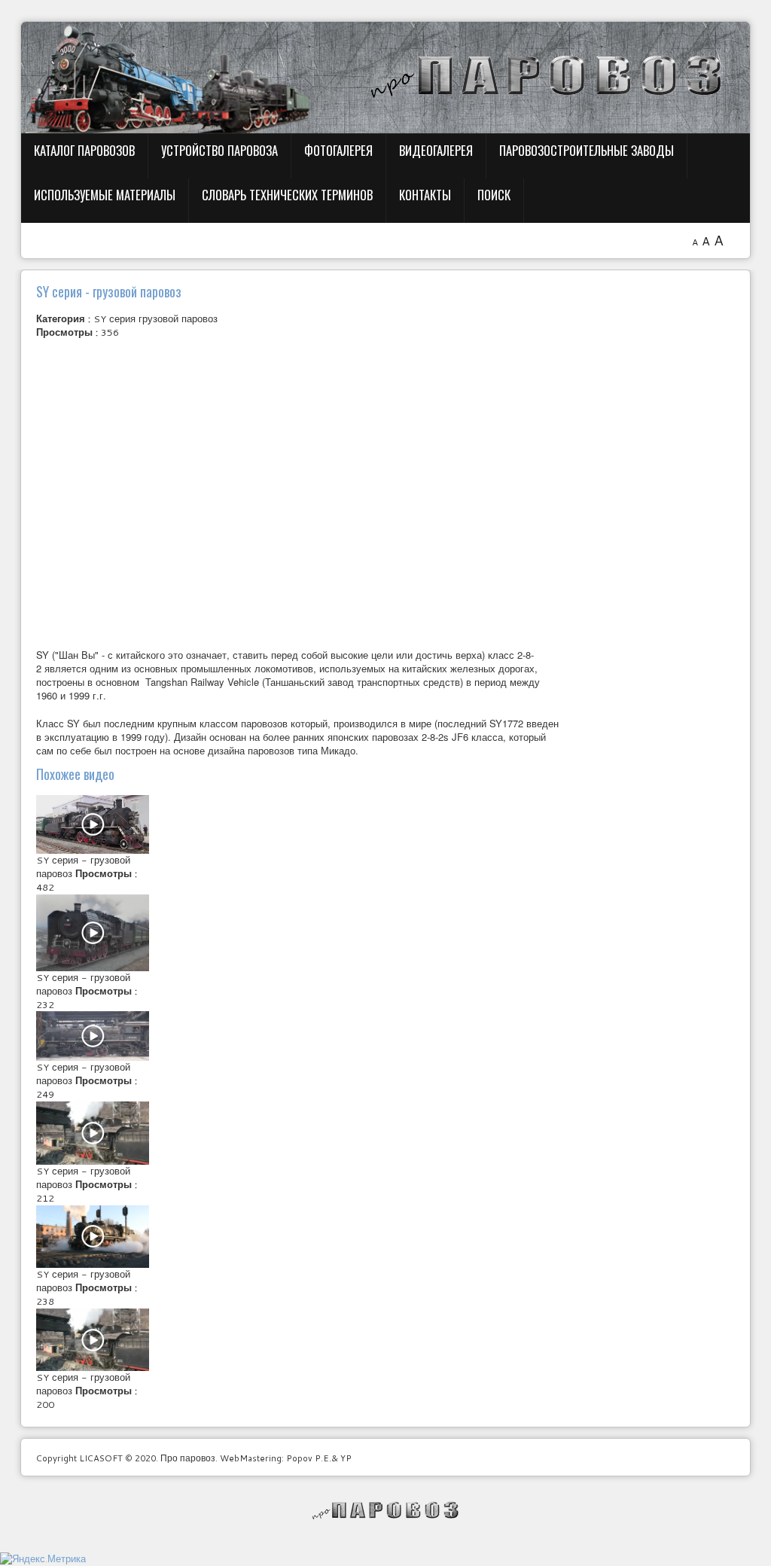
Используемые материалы (104, 194)
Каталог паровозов (84, 150)
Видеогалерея (436, 150)
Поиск (493, 194)
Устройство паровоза (219, 150)
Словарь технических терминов (287, 194)
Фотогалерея (338, 150)
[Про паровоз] (386, 1510)
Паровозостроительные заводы (586, 150)
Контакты (425, 194)
